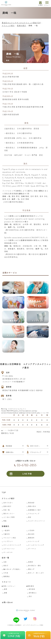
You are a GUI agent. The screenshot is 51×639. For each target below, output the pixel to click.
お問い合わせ (7, 602)
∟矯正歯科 (30, 534)
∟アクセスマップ (32, 513)
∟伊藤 (4, 592)
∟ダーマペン (31, 548)
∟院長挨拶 (30, 502)
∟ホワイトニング (32, 541)
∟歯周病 (29, 562)
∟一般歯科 (6, 530)
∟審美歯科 (30, 537)
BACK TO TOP (48, 627)
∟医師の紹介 (6, 506)
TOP (4, 492)
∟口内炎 (5, 573)
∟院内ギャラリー (8, 513)
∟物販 (4, 521)
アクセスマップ (35, 452)
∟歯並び (5, 565)
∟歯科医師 (31, 589)
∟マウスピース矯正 (9, 537)
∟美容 (28, 517)
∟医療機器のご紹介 (33, 510)
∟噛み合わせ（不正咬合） (11, 569)
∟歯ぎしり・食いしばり (35, 573)
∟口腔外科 (6, 534)
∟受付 (29, 596)
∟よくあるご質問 (8, 517)
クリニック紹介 (8, 498)
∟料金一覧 (6, 510)
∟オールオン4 (7, 552)
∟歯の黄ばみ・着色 (33, 565)
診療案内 (5, 526)
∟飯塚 (4, 589)
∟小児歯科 (30, 530)
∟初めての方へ (7, 502)
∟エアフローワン (8, 548)
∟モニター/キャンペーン (35, 521)
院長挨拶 (9, 446)
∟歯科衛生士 (32, 592)
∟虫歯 (4, 562)
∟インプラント (7, 541)
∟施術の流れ (31, 506)
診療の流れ (10, 452)
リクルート (6, 582)
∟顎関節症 (6, 576)
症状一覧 (5, 558)
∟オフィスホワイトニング (11, 545)
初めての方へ (34, 446)
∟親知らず (30, 569)
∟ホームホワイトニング (35, 545)
